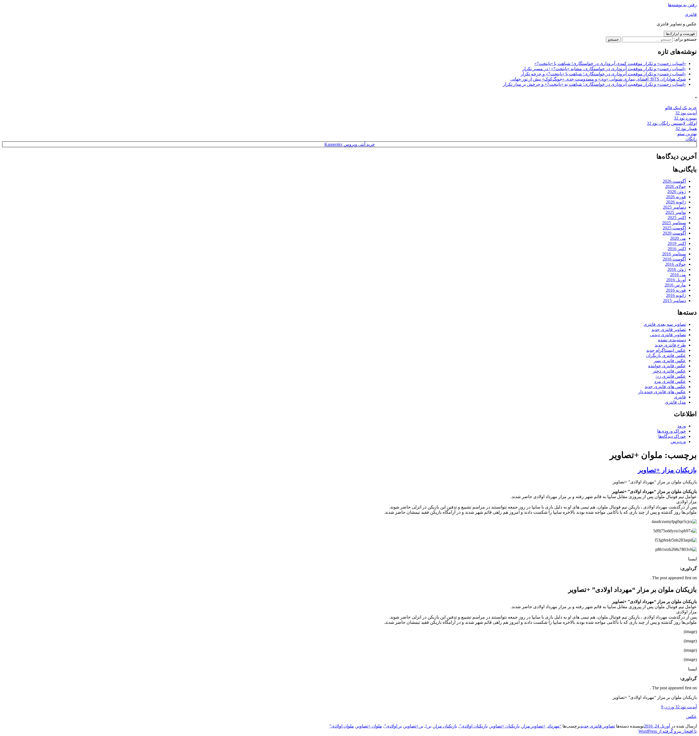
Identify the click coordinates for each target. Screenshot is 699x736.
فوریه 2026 (676, 196)
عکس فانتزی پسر (670, 360)
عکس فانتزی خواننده (667, 365)
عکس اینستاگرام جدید (666, 350)
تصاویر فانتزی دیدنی (668, 334)
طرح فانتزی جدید (670, 345)
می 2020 (678, 238)
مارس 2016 (675, 285)
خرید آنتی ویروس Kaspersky (349, 144)
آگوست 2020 (674, 233)
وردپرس (678, 441)
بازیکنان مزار (445, 726)
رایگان (691, 139)
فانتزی (691, 14)
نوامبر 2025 (675, 212)
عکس (691, 716)
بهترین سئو (687, 133)
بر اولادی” (393, 726)
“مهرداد (554, 726)
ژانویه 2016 (676, 295)
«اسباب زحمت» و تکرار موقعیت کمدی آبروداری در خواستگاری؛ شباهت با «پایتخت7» (610, 63)
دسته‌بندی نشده (672, 340)
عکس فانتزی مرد (670, 381)
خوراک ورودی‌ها (671, 431)
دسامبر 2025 (674, 207)
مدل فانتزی (675, 402)
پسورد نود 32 (685, 118)
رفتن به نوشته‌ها (682, 4)
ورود (681, 426)
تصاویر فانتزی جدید (668, 329)
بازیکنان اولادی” (473, 726)
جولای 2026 (675, 186)
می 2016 (678, 274)
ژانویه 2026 (676, 202)
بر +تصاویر (413, 726)
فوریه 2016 (676, 290)
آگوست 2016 (674, 259)
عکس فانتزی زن (671, 376)
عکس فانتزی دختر (669, 371)
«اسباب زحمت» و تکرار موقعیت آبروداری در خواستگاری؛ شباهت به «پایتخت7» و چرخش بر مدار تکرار (594, 84)
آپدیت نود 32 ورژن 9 (679, 707)
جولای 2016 (675, 264)
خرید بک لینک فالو (681, 107)
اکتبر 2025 (677, 217)
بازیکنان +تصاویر (505, 726)
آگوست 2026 (674, 181)
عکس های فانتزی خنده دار (662, 391)
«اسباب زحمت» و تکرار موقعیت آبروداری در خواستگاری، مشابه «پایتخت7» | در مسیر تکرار (604, 68)
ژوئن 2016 (676, 269)
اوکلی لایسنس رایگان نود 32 (672, 123)
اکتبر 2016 (677, 248)
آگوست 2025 (674, 228)
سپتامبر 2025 (674, 222)
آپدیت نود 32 (686, 113)
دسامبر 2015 (674, 300)
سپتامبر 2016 (674, 254)
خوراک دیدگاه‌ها (672, 436)
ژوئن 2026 (676, 191)
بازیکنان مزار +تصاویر (667, 470)
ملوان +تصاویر (369, 726)
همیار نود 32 (686, 128)
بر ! (428, 726)
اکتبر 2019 (677, 243)
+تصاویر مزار (534, 726)
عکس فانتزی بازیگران (666, 355)
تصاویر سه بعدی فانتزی (665, 324)
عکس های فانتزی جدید (665, 386)
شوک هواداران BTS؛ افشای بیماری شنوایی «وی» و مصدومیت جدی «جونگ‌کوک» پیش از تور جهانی (598, 79)
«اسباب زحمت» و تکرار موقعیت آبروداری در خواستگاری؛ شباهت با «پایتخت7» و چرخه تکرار (603, 74)
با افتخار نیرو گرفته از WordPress (667, 731)
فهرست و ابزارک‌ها (680, 34)
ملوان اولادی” (341, 726)
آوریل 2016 (676, 279)
